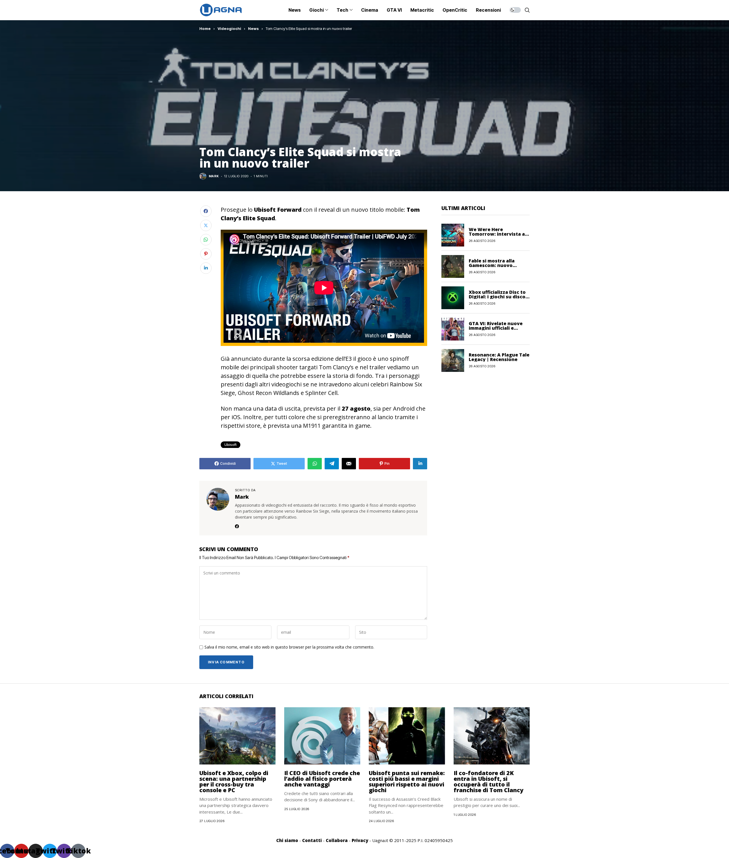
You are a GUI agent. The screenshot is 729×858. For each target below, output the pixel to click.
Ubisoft (230, 445)
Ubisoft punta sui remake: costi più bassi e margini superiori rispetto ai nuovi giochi (407, 781)
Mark (214, 176)
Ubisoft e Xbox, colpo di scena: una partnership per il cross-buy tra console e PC (233, 781)
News (253, 28)
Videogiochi (229, 28)
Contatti (312, 840)
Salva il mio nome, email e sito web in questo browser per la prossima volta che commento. (289, 647)
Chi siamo (287, 840)
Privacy (360, 840)
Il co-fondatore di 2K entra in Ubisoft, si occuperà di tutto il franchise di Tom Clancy (488, 781)
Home (205, 28)
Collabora (337, 840)
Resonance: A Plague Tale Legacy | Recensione (499, 357)
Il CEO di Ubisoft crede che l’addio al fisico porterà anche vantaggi (322, 778)
